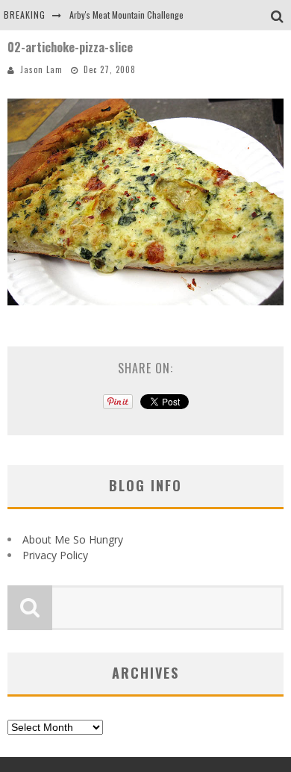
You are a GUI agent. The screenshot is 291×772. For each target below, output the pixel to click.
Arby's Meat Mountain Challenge (126, 14)
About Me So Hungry (72, 539)
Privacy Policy (55, 555)
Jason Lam (41, 69)
